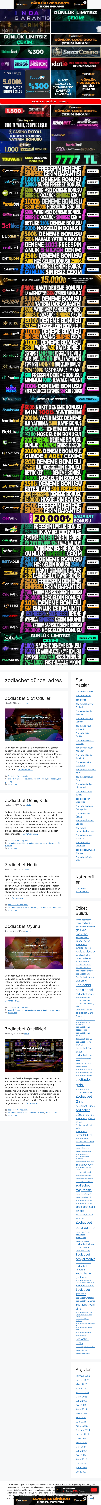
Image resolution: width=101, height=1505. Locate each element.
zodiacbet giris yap (84, 1092)
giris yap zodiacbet (82, 932)
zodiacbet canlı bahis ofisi (84, 1010)
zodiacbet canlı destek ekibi (83, 1028)
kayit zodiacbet (85, 951)
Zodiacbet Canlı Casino (84, 1014)
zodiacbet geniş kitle (16, 843)
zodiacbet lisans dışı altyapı (84, 1179)
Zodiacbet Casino (84, 1039)
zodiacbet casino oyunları (83, 1043)
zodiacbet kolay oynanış (83, 1175)
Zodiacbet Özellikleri (25, 1028)
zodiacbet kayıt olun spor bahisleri (84, 1168)
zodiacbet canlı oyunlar (83, 1034)
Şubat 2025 (81, 1401)
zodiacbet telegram (81, 1268)
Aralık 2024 (81, 1409)
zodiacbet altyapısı (84, 971)
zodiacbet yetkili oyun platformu (82, 1320)
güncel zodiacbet (84, 948)
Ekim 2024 (81, 1417)
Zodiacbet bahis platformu (85, 979)
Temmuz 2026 (83, 1376)
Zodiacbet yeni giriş (85, 1306)
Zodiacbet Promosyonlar (18, 776)
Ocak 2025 (81, 1405)
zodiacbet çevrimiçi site (83, 1332)
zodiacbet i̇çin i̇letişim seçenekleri (82, 1157)
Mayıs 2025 (81, 1397)
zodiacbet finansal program (84, 1069)
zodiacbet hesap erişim (83, 1145)
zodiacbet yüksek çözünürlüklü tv (85, 1324)
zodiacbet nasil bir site (85, 1208)
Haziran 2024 (82, 1434)
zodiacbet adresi (83, 967)
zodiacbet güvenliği (82, 1138)
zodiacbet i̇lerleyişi (82, 1154)
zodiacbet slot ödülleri (37, 779)
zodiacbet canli (83, 1000)
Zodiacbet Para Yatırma (84, 1216)
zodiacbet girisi (84, 1082)
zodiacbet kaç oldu (84, 1172)
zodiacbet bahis (83, 974)
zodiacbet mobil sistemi (83, 1197)
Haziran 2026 (82, 1380)
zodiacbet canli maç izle (85, 1005)
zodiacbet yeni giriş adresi (84, 1312)
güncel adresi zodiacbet (83, 942)
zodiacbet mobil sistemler (84, 1200)
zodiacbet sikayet (85, 1244)
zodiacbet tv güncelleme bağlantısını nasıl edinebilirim (85, 1281)
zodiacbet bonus (85, 994)
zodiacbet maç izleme (84, 1188)
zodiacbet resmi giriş (82, 1241)
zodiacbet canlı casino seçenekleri (83, 1023)
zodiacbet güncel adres (17, 779)
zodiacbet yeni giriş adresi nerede (84, 1316)
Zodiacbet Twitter (83, 1292)
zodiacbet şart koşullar (83, 1353)
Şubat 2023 (81, 1467)
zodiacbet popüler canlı (83, 1232)
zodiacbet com (84, 1055)
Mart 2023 (81, 1463)
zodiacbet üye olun (81, 1350)
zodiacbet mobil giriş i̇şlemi (84, 1194)
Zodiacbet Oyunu (22, 926)
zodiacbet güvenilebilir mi (84, 1133)
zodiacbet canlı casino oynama (85, 1020)
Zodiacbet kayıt (84, 1164)
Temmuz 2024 (83, 1430)
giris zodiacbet (82, 938)
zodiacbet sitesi (83, 1247)
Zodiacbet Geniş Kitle (26, 800)
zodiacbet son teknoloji (83, 1251)
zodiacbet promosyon (81, 1236)
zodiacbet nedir (55, 907)
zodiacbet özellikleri (36, 1112)
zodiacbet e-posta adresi (84, 1063)
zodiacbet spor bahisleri (83, 1263)
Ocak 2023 (81, 1472)
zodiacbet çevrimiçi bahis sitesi (84, 1328)
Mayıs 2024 (81, 1438)
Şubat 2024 (81, 1451)
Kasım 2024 (81, 1413)
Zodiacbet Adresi (84, 691)
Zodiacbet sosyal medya (85, 1257)
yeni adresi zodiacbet (82, 961)
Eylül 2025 (81, 1388)
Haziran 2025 (82, 1392)
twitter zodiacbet (84, 958)
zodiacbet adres (83, 964)
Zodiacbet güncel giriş (84, 1126)
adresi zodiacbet (83, 920)
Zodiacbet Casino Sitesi (85, 1050)
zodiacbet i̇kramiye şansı (83, 1151)
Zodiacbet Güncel (85, 1105)
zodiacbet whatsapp (85, 1298)
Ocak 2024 (81, 1455)
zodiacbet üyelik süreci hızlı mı (85, 1347)
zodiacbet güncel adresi (38, 907)
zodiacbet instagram (82, 1148)
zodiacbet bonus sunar (83, 997)
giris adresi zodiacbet (85, 926)
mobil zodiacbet (83, 955)
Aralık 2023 (81, 1459)
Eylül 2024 (81, 1422)
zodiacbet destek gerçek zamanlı (83, 1059)
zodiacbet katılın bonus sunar (85, 1161)
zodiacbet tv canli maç (84, 1275)
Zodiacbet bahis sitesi (84, 987)
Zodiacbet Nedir (21, 864)
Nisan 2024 (81, 1442)
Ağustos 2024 (83, 1426)
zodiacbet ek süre (81, 1066)
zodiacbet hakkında (85, 1141)
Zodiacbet (81, 700)
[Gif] (50, 280)
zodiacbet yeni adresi (85, 1301)
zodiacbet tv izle (52, 1112)
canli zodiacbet (84, 923)
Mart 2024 (81, 1447)
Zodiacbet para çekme (52, 1010)
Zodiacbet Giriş (83, 695)
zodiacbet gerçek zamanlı (84, 1075)
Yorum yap (12, 784)
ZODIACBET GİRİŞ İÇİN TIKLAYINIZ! (50, 101)
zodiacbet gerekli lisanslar (84, 1072)
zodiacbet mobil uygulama (84, 1203)
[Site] (50, 171)
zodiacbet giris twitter (83, 1089)
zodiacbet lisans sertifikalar (84, 1182)
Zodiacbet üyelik (82, 1341)
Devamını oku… (25, 769)
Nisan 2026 (81, 1384)
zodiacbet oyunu (35, 1010)
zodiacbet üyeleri (81, 1335)
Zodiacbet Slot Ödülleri (28, 698)
